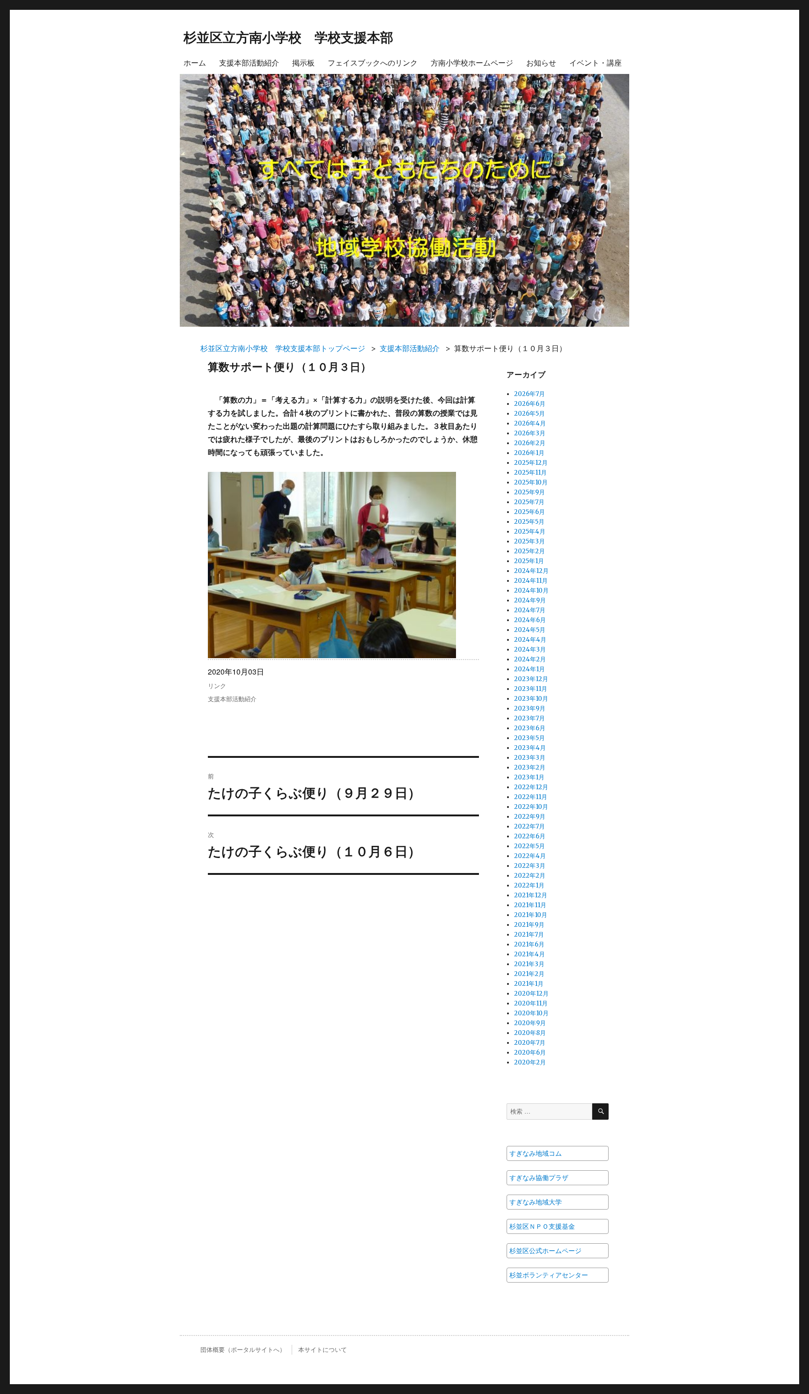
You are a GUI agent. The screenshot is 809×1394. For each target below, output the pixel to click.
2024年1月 (529, 669)
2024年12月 (531, 571)
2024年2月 (530, 659)
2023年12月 (531, 679)
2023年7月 (529, 718)
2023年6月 (529, 728)
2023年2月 (529, 767)
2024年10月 (531, 590)
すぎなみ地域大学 (535, 1202)
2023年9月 (529, 708)
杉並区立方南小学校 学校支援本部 (288, 36)
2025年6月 (529, 512)
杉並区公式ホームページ (545, 1251)
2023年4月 (530, 748)
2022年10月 (531, 807)
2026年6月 (529, 404)
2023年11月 (530, 689)
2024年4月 (530, 640)
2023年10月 (531, 699)
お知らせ (541, 62)
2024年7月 (529, 610)
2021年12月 (530, 895)
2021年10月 (530, 915)
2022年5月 (529, 846)
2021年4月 (529, 954)
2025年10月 (531, 482)
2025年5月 (529, 522)
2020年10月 (531, 1013)
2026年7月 (529, 394)
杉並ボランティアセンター (548, 1275)
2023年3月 (529, 758)
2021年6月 (529, 944)
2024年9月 (530, 600)
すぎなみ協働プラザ (538, 1178)
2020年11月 (531, 1003)
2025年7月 (529, 502)
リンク (217, 685)
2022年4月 (530, 856)
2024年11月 (531, 581)
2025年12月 (531, 463)
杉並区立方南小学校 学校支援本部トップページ (282, 348)
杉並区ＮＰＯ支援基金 (542, 1226)
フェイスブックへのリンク (373, 62)
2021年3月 (529, 964)
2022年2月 (529, 876)
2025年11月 (530, 473)
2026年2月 (529, 443)
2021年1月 (529, 984)
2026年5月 (529, 414)
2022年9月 (529, 817)
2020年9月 (530, 1023)
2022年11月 (530, 797)
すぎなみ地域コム (535, 1153)
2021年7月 (529, 935)
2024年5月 (529, 630)
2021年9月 (529, 925)
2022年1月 (529, 885)
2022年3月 (529, 866)
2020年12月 (531, 994)
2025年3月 (529, 541)
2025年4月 (529, 532)
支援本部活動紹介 (249, 62)
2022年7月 (529, 826)
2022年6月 (529, 836)
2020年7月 (529, 1043)
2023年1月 (529, 777)
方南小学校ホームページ (472, 62)
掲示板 (303, 62)
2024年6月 (530, 620)
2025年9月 (529, 492)
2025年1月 (529, 561)
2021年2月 (529, 974)
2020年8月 (530, 1033)
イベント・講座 (595, 62)
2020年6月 (530, 1053)
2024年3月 (530, 649)
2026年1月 (529, 453)
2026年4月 (530, 423)
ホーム (195, 62)
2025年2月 (529, 551)
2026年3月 (529, 433)
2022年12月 (531, 787)
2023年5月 (529, 738)
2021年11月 (530, 905)
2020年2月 (530, 1062)
